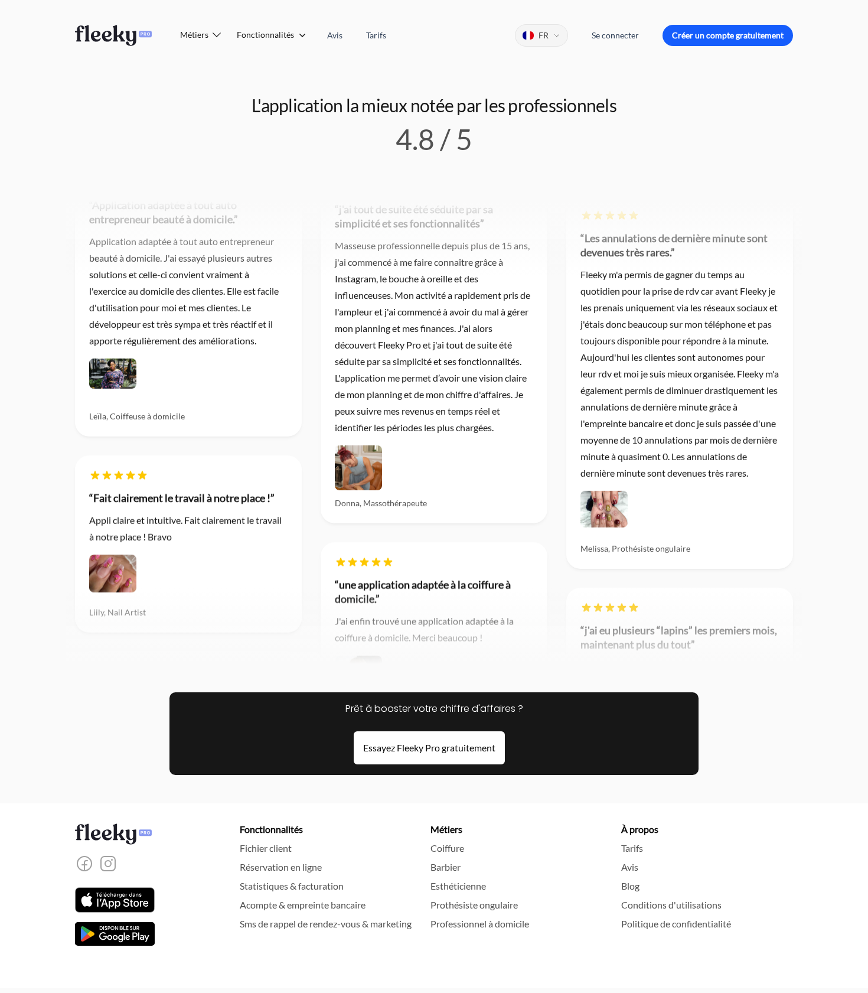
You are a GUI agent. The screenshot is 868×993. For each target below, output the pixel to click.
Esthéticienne (458, 885)
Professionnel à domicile (479, 923)
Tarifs (376, 35)
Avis (334, 35)
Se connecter (615, 35)
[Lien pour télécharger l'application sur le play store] (115, 934)
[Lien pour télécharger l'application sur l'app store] (115, 900)
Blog (630, 885)
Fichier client (266, 848)
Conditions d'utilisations (671, 904)
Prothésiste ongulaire (474, 904)
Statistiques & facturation (292, 885)
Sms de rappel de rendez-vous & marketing (326, 923)
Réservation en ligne (281, 866)
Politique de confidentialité (676, 923)
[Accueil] (113, 35)
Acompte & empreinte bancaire (303, 904)
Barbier (445, 866)
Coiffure (447, 848)
